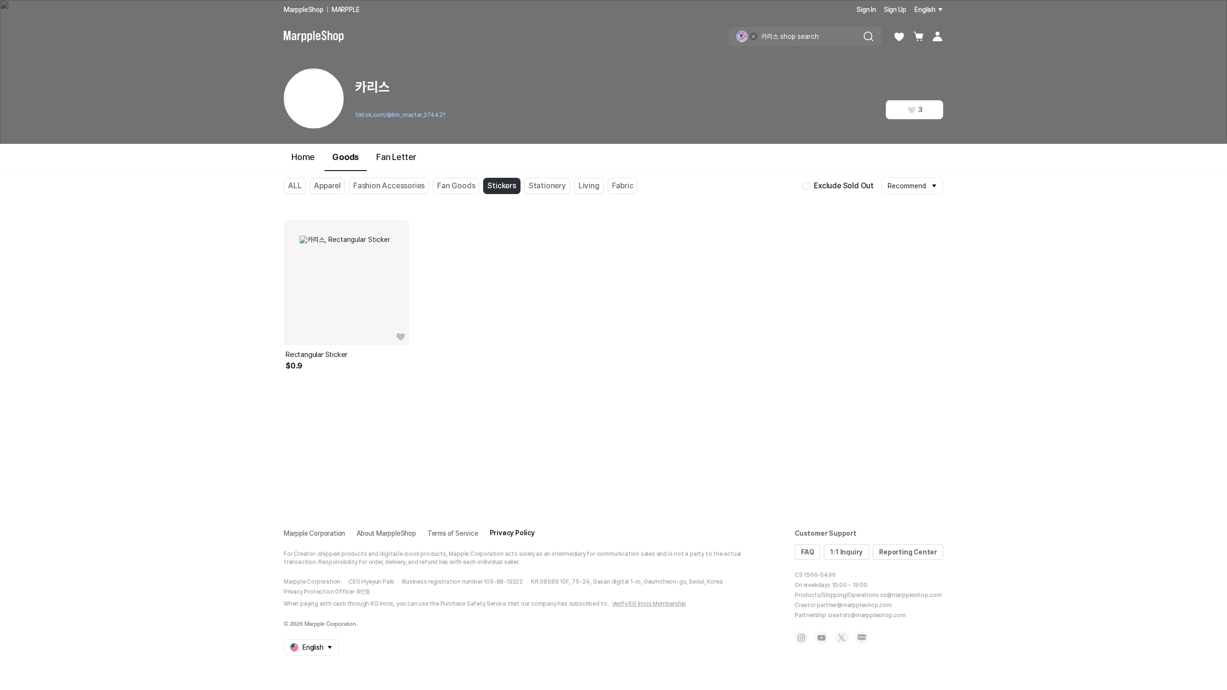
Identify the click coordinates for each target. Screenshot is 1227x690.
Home (303, 157)
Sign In (866, 9)
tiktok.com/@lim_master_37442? (400, 115)
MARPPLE (346, 9)
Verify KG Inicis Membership (649, 603)
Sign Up (895, 9)
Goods (345, 157)
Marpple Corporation (314, 533)
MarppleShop (304, 9)
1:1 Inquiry (846, 552)
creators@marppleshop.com (867, 615)
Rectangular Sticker (316, 354)
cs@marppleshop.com (910, 595)
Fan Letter (396, 157)
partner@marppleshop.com (854, 605)
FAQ (807, 552)
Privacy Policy (512, 533)
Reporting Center (908, 552)
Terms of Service (453, 533)
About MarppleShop (386, 533)
